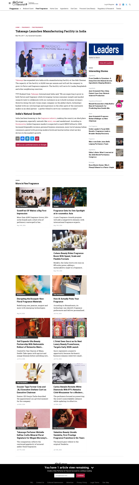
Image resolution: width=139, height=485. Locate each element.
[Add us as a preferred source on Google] (37, 139)
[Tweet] (32, 139)
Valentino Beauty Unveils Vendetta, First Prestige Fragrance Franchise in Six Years (69, 435)
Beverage (91, 162)
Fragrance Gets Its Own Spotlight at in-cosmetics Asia (69, 212)
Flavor (90, 113)
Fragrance (26, 27)
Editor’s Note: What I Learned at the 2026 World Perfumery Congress (101, 154)
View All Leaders (106, 63)
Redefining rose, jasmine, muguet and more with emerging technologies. (32, 306)
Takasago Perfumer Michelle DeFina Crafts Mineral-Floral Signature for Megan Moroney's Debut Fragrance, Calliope (32, 435)
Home (17, 27)
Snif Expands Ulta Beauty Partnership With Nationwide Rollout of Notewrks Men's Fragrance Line (30, 344)
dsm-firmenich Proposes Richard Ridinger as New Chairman (98, 118)
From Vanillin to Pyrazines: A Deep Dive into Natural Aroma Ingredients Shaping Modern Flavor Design (100, 80)
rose (54, 121)
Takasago (19, 80)
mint (50, 121)
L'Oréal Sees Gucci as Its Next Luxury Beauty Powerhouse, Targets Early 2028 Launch (68, 344)
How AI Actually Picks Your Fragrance (66, 300)
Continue (80, 475)
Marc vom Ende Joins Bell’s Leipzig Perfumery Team (99, 143)
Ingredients (92, 75)
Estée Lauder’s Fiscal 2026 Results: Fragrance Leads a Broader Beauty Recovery (99, 131)
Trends (56, 206)
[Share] (22, 139)
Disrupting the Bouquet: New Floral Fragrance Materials (30, 300)
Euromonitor (21, 124)
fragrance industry (48, 118)
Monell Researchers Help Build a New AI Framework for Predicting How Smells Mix (101, 106)
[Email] (18, 139)
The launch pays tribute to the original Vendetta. (66, 443)
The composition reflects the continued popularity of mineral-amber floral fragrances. (30, 444)
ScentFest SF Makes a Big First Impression (31, 212)
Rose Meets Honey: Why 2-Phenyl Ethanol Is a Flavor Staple (101, 166)
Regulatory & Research (95, 101)
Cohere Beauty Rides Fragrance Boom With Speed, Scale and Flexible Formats (68, 256)
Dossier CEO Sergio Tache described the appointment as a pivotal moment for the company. (32, 398)
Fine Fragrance (37, 27)
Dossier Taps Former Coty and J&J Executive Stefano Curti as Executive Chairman (31, 390)
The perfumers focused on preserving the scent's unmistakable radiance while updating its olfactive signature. (69, 398)
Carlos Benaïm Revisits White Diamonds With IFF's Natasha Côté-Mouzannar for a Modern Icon (68, 390)
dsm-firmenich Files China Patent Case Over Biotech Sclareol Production (99, 93)
